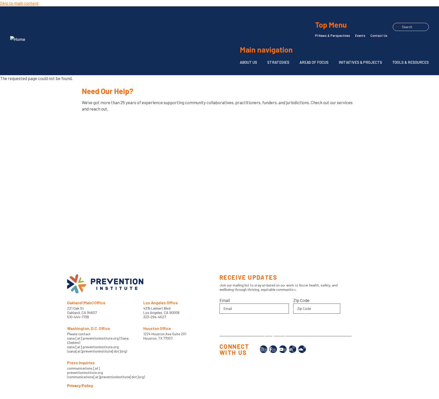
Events (360, 36)
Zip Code (301, 300)
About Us (248, 62)
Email (225, 300)
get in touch (100, 124)
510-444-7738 (78, 317)
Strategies (278, 62)
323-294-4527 (154, 317)
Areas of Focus (314, 62)
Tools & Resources (410, 62)
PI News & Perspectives (332, 36)
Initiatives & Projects (360, 62)
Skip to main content (19, 3)
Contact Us (378, 36)
